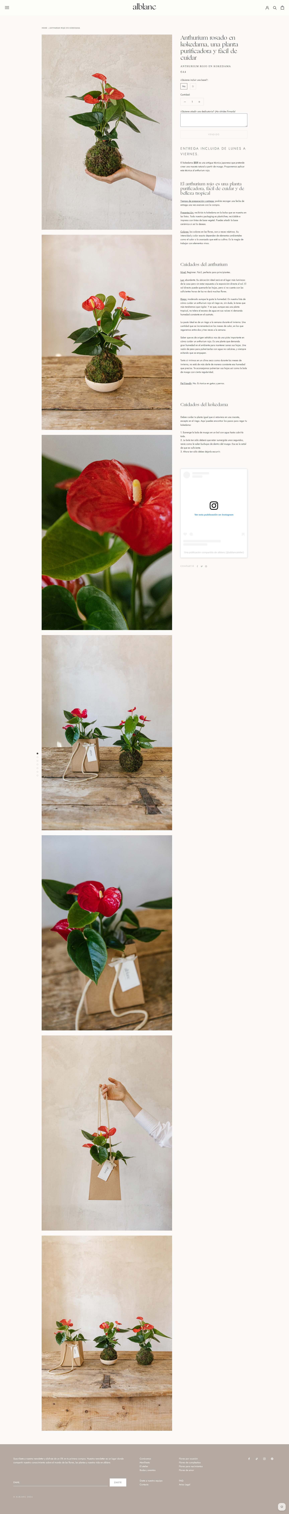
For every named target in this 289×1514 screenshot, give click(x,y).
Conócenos (145, 1458)
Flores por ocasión (188, 1458)
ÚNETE (118, 1482)
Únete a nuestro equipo (151, 1480)
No (183, 86)
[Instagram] (264, 1459)
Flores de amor (186, 1470)
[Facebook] (197, 566)
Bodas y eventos (148, 1470)
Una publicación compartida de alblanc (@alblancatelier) (214, 552)
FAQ (181, 1480)
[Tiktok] (257, 1459)
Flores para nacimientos (191, 1466)
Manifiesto (145, 1462)
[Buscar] (275, 7)
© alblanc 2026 (23, 1496)
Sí (193, 86)
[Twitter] (202, 566)
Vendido (214, 134)
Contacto (144, 1484)
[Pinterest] (206, 566)
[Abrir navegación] (7, 7)
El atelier (144, 1466)
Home (44, 28)
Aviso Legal (184, 1484)
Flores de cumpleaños (190, 1462)
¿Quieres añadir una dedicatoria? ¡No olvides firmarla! (207, 111)
